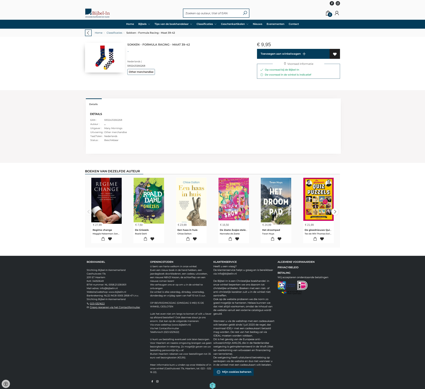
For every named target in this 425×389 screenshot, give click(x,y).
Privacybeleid (288, 267)
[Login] (337, 13)
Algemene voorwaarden (296, 261)
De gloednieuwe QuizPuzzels (322, 229)
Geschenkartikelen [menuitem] (233, 24)
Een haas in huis (187, 229)
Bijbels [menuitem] (142, 24)
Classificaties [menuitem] (205, 24)
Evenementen (275, 24)
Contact (294, 24)
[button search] (245, 13)
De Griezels (142, 229)
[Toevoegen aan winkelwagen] (103, 239)
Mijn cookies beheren (236, 371)
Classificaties (114, 32)
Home (130, 24)
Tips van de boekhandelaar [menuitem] (172, 24)
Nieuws (257, 24)
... (128, 50)
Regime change (102, 229)
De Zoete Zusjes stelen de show (239, 229)
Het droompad (271, 229)
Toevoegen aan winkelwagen (280, 53)
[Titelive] (212, 385)
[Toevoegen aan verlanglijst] (335, 54)
